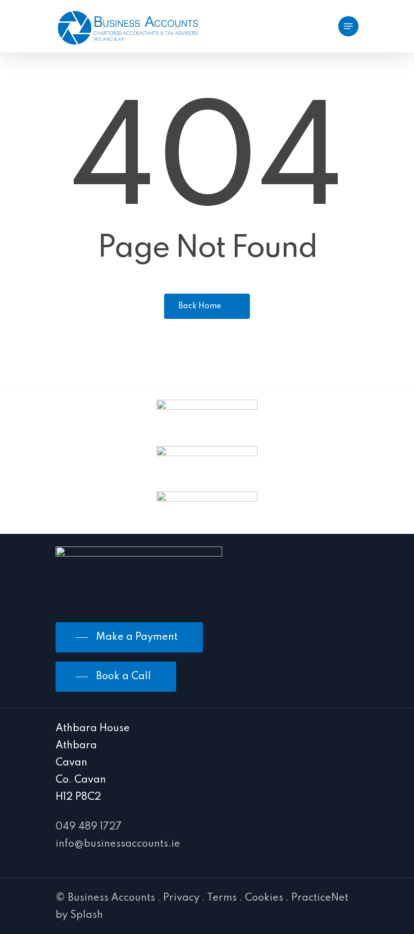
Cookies (264, 898)
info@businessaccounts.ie (118, 844)
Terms (222, 898)
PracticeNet (319, 898)
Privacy (181, 898)
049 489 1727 (89, 827)
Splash (86, 915)
